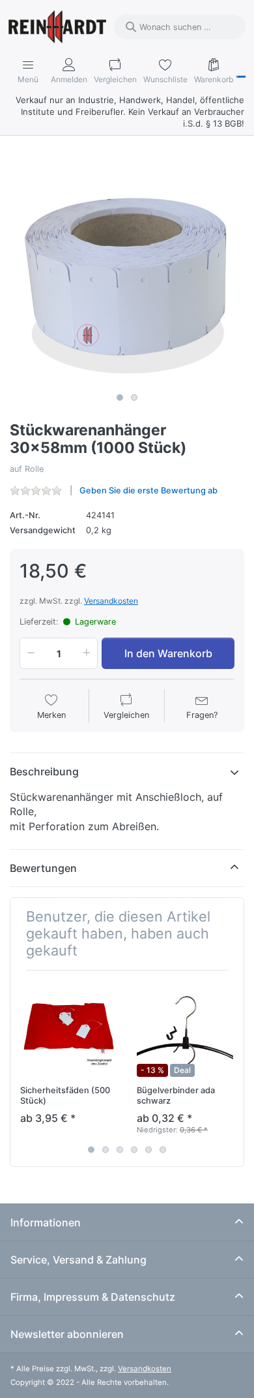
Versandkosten (111, 601)
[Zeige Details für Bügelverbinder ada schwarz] (185, 1028)
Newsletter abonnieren (67, 1334)
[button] (28, 653)
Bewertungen (43, 868)
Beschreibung (44, 771)
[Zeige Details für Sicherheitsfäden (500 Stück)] (68, 1028)
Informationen (45, 1222)
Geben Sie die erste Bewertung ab (148, 490)
